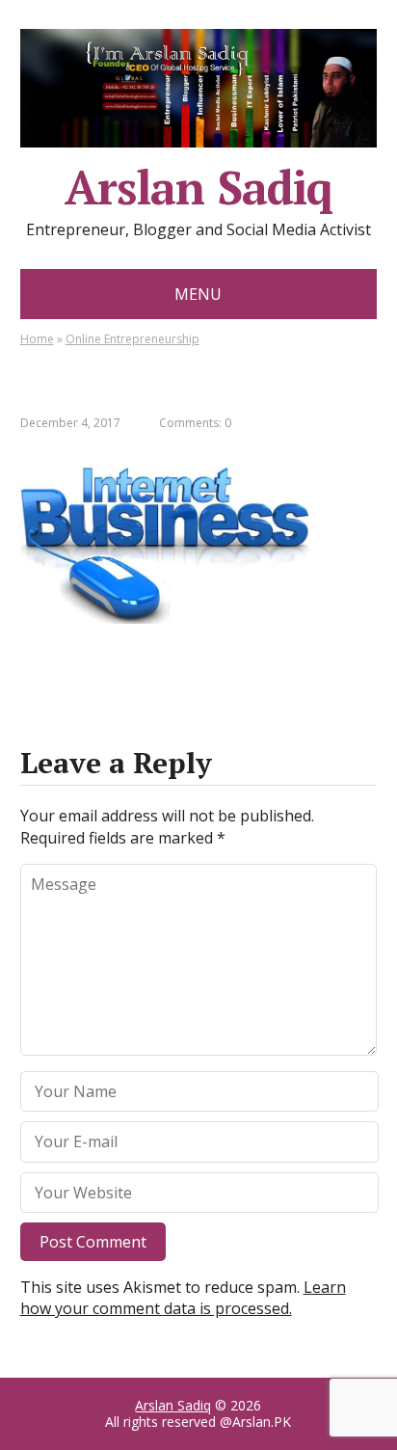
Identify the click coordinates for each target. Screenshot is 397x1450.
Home (37, 339)
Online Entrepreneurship (132, 339)
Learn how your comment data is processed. (183, 1297)
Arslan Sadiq (173, 1405)
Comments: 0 (195, 423)
